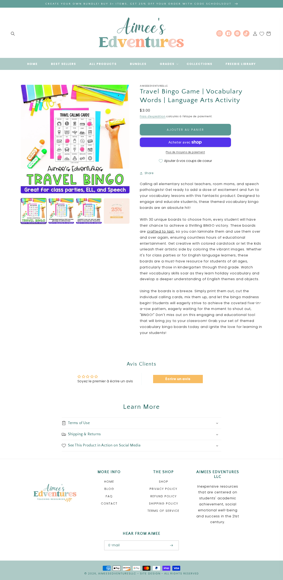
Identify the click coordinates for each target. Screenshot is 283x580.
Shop (163, 482)
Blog (109, 489)
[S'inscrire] (171, 545)
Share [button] (149, 173)
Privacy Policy (163, 489)
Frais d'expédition (153, 116)
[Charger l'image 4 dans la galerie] (116, 211)
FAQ (109, 496)
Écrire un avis (177, 379)
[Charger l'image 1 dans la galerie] (33, 211)
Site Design (150, 573)
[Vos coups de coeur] (262, 33)
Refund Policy (163, 496)
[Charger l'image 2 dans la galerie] (61, 211)
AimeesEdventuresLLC (117, 573)
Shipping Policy (163, 503)
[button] (12, 33)
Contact (109, 503)
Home (109, 482)
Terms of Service (163, 511)
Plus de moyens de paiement (185, 152)
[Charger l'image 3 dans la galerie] (89, 211)
